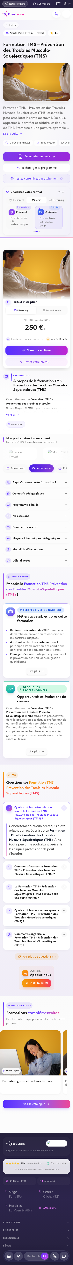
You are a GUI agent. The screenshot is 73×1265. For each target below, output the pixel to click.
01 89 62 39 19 (39, 983)
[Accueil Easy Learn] (15, 1143)
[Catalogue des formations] (58, 4)
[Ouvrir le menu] (66, 14)
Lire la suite (10, 133)
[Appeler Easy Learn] (56, 14)
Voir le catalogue (34, 1104)
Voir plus (11, 414)
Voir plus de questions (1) (38, 956)
